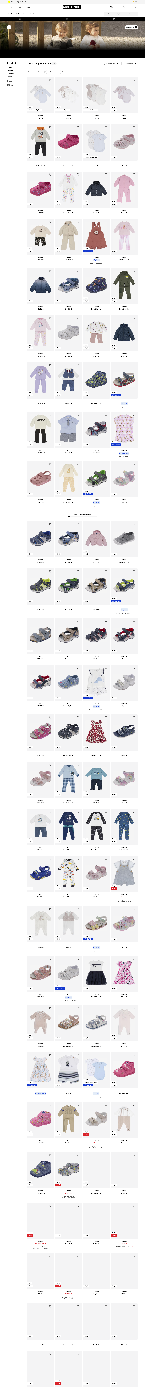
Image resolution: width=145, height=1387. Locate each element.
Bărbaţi (19, 7)
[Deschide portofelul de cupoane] (111, 7)
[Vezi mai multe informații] (40, 121)
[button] (111, 63)
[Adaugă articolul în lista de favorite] (50, 80)
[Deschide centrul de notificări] (123, 7)
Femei (10, 7)
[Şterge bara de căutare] (136, 14)
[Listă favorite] (130, 7)
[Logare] (117, 7)
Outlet (12, 1)
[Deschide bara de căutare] (105, 14)
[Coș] (136, 7)
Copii (28, 7)
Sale (39, 72)
